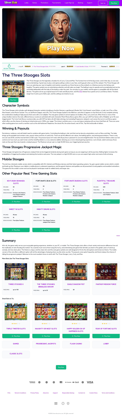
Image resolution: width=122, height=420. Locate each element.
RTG (80, 91)
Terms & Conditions (20, 393)
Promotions (44, 3)
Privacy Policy (35, 393)
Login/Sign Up (69, 3)
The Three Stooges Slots (34, 66)
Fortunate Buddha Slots (76, 181)
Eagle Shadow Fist (76, 284)
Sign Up (103, 3)
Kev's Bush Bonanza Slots (16, 182)
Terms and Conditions (108, 393)
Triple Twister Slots (15, 329)
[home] (12, 5)
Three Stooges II (15, 284)
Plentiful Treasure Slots (106, 182)
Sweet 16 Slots (16, 209)
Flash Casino (76, 344)
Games (34, 3)
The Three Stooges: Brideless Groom (46, 285)
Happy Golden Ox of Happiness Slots (76, 330)
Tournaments (56, 3)
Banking (80, 3)
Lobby (26, 3)
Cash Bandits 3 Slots (76, 66)
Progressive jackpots (46, 344)
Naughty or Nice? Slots (46, 329)
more (118, 235)
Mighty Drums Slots (46, 209)
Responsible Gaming (68, 393)
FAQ (9, 393)
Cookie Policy (93, 393)
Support (89, 3)
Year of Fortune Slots (106, 329)
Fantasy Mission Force (106, 284)
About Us (46, 393)
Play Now (114, 3)
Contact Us (81, 393)
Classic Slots (16, 354)
